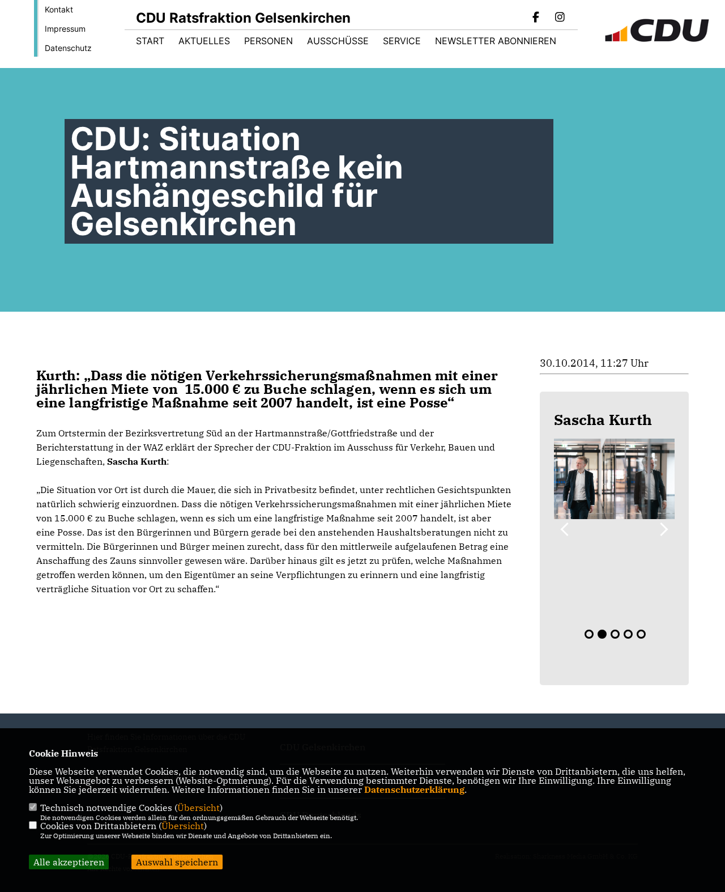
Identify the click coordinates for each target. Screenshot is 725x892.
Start (150, 40)
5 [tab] (641, 634)
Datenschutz (68, 48)
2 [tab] (602, 634)
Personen (268, 40)
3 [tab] (615, 634)
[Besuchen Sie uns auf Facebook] (536, 18)
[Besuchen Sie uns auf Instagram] (559, 18)
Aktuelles (204, 40)
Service (402, 40)
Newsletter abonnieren (495, 40)
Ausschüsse (338, 40)
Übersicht (198, 807)
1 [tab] (589, 634)
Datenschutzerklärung (414, 789)
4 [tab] (628, 634)
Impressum (65, 28)
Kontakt (59, 9)
